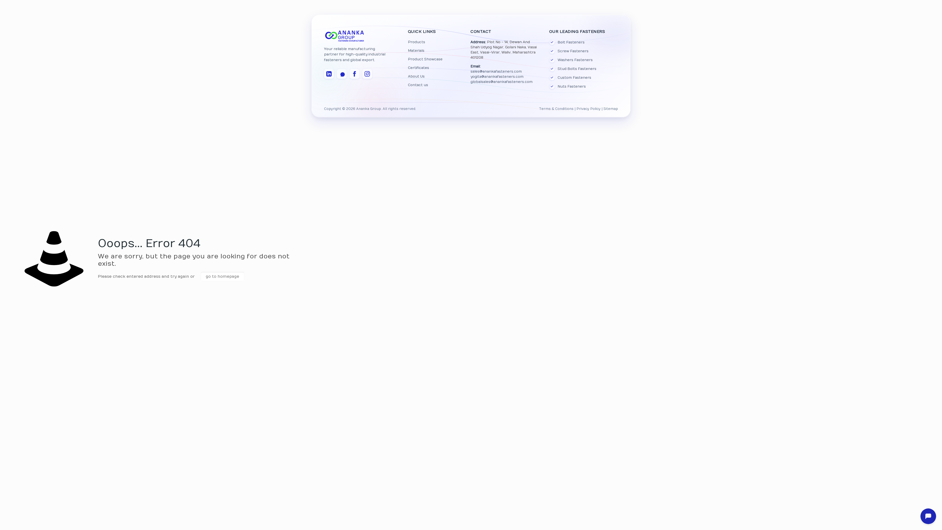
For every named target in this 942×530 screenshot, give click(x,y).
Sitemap (610, 109)
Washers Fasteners (575, 60)
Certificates (418, 68)
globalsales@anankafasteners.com (502, 82)
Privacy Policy (588, 109)
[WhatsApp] (342, 74)
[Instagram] (367, 74)
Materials (416, 51)
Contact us (418, 85)
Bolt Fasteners (571, 42)
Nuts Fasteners (572, 86)
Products (416, 42)
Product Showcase (425, 59)
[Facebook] (354, 74)
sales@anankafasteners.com (496, 71)
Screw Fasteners (573, 51)
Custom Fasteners (574, 78)
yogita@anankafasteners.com (497, 77)
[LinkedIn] (329, 74)
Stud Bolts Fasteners (577, 69)
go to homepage (222, 276)
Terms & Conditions (556, 109)
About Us (416, 76)
